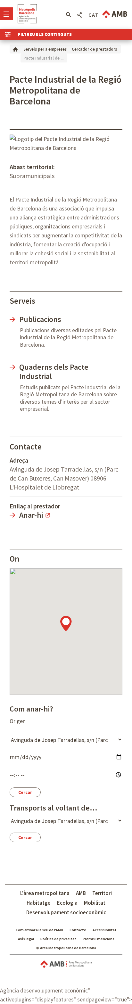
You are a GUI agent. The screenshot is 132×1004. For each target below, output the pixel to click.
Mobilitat (94, 902)
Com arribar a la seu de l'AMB (39, 929)
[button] (68, 15)
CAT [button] (93, 15)
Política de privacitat (58, 938)
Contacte (78, 929)
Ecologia (67, 902)
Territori (102, 893)
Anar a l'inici (27, 13)
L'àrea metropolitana (45, 893)
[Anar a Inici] (15, 48)
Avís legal (26, 938)
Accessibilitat (105, 929)
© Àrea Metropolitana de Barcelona (66, 947)
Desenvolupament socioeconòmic (66, 912)
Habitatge (39, 902)
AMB (81, 893)
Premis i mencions (98, 938)
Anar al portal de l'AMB (114, 14)
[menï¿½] (6, 13)
